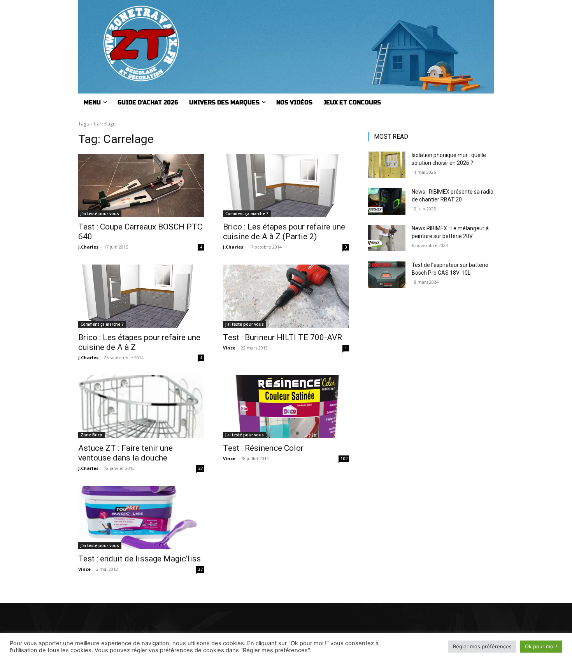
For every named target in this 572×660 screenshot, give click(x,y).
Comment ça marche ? (246, 213)
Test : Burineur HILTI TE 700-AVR (282, 337)
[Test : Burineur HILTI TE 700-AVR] (286, 296)
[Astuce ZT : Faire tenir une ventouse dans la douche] (141, 406)
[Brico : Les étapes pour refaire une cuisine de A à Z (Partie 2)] (286, 185)
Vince (229, 348)
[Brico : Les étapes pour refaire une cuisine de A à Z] (141, 296)
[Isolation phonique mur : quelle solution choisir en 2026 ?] (386, 165)
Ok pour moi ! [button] (541, 646)
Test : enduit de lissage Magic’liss (139, 558)
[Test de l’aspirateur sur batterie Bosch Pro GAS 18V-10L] (386, 274)
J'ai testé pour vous (100, 213)
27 (200, 468)
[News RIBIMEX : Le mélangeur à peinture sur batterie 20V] (386, 238)
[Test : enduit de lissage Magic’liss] (141, 517)
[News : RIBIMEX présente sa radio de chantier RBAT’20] (386, 201)
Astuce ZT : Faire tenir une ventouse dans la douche (125, 452)
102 (343, 458)
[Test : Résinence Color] (286, 406)
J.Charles (88, 247)
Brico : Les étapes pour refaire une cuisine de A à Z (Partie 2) (284, 231)
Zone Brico (91, 435)
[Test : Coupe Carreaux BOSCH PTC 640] (141, 185)
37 (200, 569)
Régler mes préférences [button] (482, 646)
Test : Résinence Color (263, 448)
